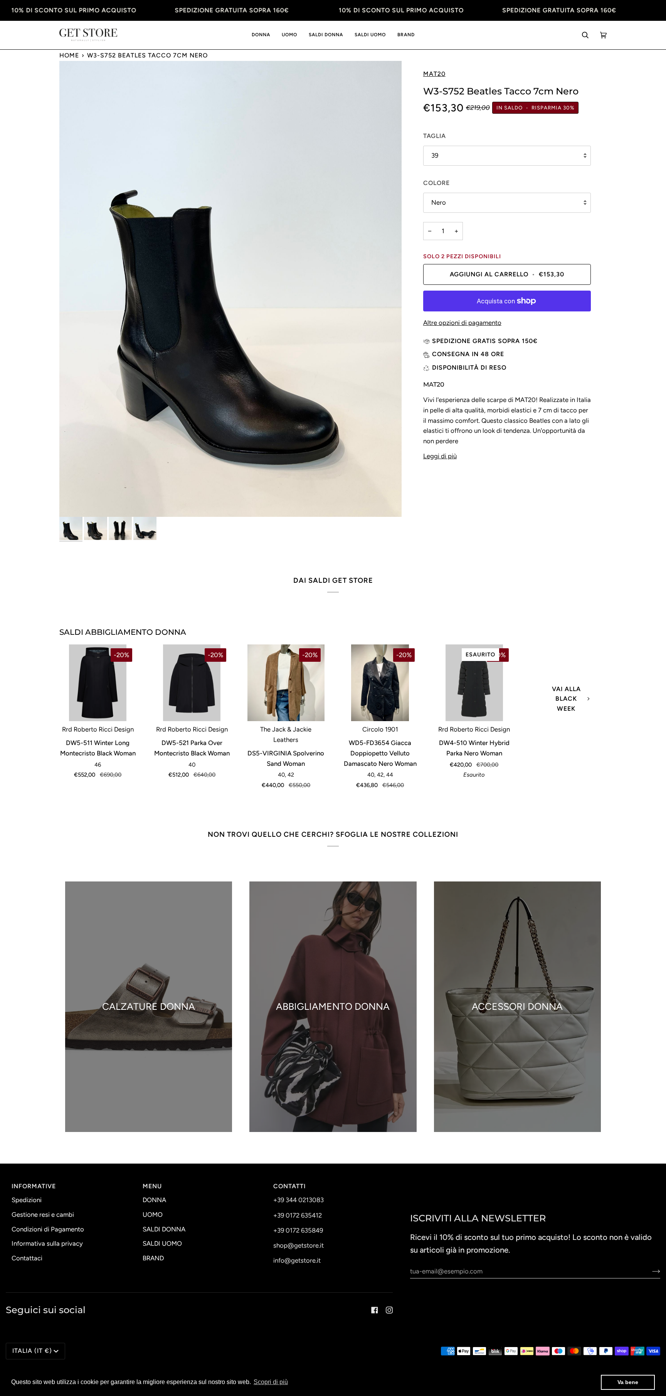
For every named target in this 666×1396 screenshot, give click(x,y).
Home (69, 55)
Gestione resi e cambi (43, 1214)
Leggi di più (440, 456)
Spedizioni (27, 1200)
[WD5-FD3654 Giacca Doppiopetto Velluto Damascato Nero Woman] (380, 682)
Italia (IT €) (32, 1350)
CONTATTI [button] (289, 1186)
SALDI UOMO (162, 1243)
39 (434, 155)
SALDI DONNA (164, 1229)
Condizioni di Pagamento (48, 1229)
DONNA (154, 1200)
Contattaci (27, 1258)
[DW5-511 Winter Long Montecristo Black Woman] (97, 682)
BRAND (153, 1258)
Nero (438, 202)
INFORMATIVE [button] (34, 1186)
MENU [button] (152, 1186)
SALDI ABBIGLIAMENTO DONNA (122, 632)
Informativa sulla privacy (47, 1243)
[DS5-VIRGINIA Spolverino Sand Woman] (285, 682)
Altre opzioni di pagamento (462, 322)
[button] (261, 35)
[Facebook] (374, 1310)
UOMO (153, 1214)
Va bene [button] (627, 1382)
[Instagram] (389, 1310)
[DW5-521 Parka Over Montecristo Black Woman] (191, 682)
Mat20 (434, 73)
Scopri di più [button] (271, 1382)
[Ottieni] (650, 1271)
